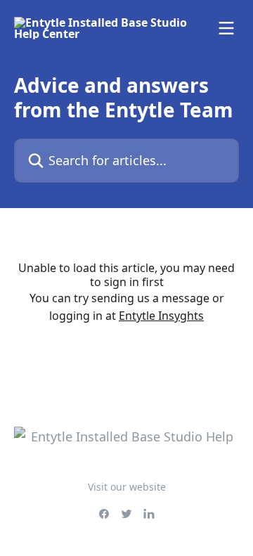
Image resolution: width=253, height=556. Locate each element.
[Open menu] (226, 28)
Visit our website (127, 486)
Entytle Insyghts (161, 315)
